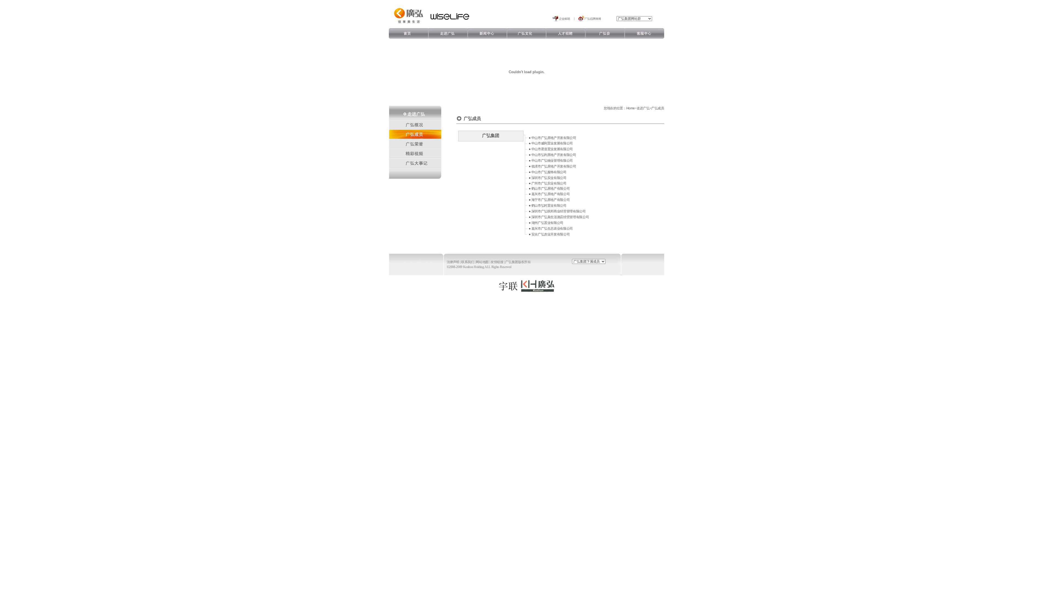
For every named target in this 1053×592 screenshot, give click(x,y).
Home (630, 108)
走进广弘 (643, 108)
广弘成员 (657, 108)
